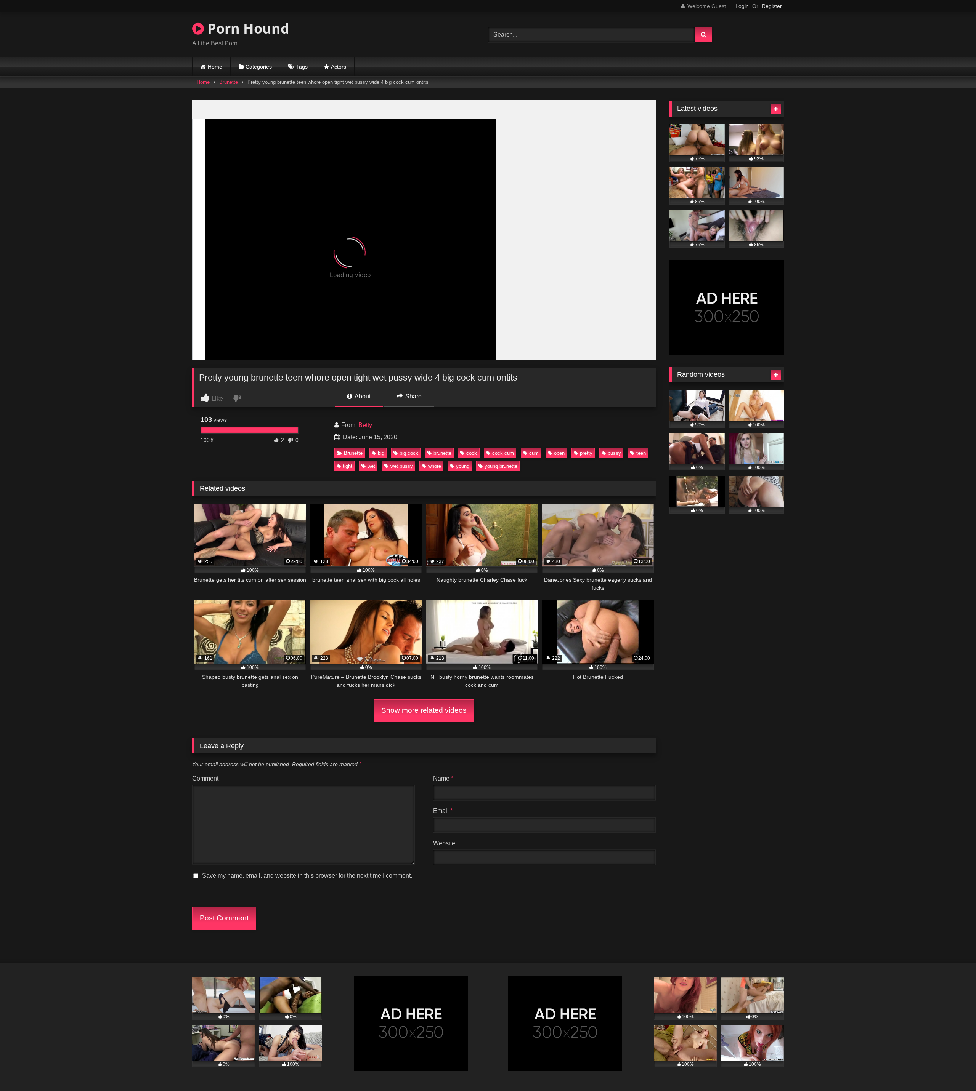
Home (215, 67)
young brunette (501, 466)
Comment (205, 778)
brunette (442, 453)
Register (772, 6)
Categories (259, 67)
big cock (409, 453)
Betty (365, 425)
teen (641, 453)
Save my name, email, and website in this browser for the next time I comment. (307, 875)
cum (534, 453)
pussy (614, 453)
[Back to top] (952, 1068)
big (381, 453)
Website (444, 843)
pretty (586, 453)
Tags (302, 67)
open (559, 453)
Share (413, 396)
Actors (338, 67)
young (462, 466)
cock (471, 453)
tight (347, 466)
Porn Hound (246, 28)
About (362, 396)
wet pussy (401, 466)
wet (371, 466)
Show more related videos (424, 710)
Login (742, 6)
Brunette (228, 82)
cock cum (503, 453)
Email (443, 811)
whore (434, 466)
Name (443, 778)
